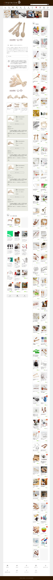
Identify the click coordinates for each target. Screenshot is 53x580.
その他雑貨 (24, 8)
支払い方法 (17, 567)
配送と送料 (7, 567)
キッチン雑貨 (17, 8)
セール (36, 8)
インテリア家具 (9, 8)
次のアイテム (25, 296)
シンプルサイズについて (26, 567)
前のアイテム (10, 296)
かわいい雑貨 (21, 8)
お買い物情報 (44, 8)
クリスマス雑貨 (28, 8)
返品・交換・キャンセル (45, 567)
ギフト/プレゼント (12, 8)
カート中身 (5, 8)
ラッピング (40, 8)
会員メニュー (48, 8)
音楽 (32, 8)
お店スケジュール (36, 567)
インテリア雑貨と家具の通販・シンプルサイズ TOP (26, 3)
